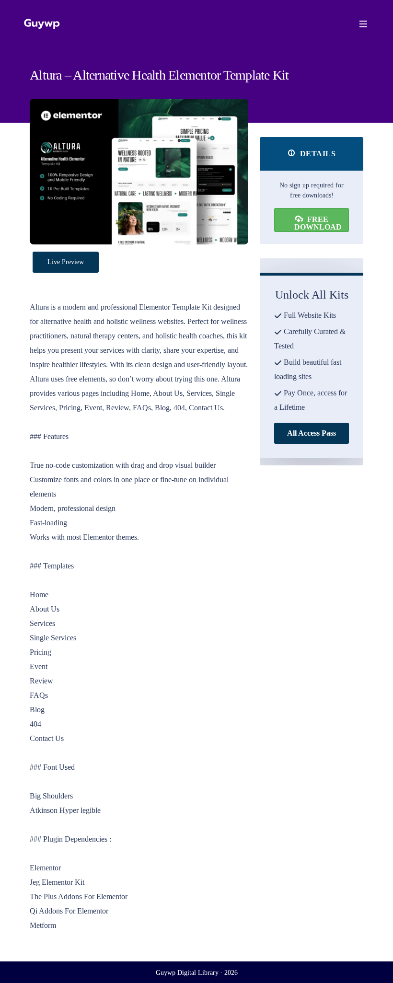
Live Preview (65, 262)
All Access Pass (311, 433)
